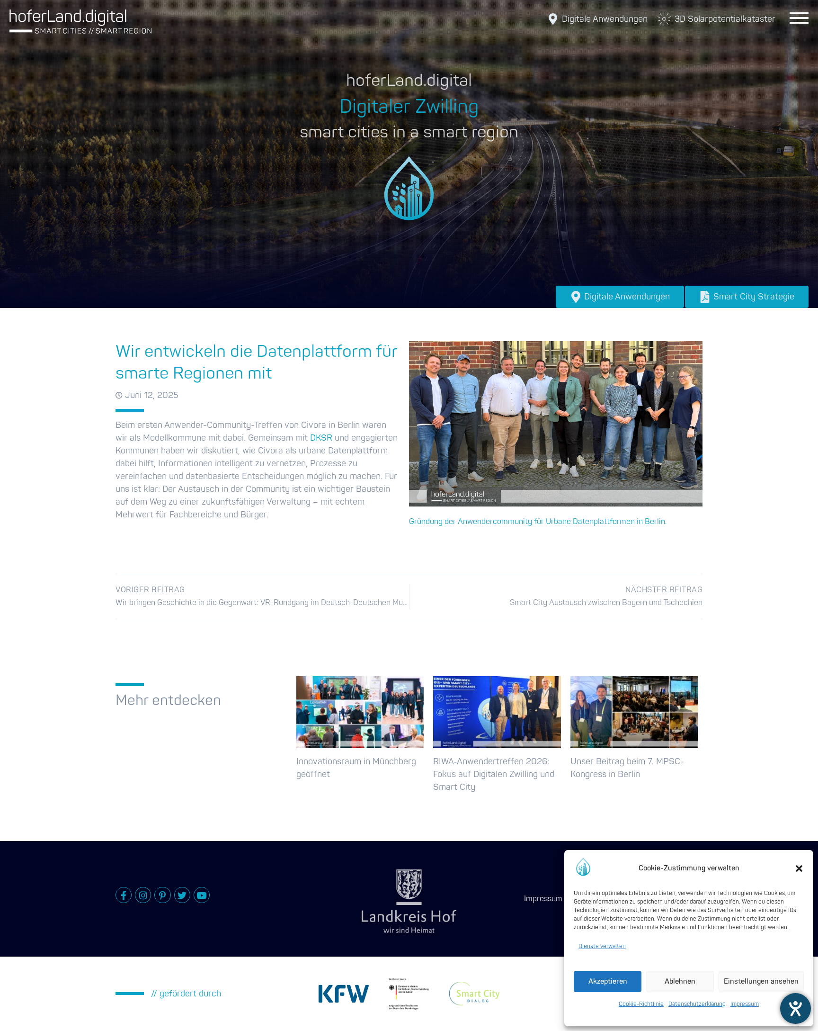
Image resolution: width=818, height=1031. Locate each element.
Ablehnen (680, 981)
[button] (799, 868)
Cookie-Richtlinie (641, 1004)
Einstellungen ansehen (761, 981)
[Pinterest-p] (162, 895)
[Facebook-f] (124, 895)
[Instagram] (143, 895)
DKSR (321, 438)
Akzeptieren (607, 981)
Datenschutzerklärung (697, 1004)
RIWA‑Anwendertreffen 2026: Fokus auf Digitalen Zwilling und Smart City (493, 774)
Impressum (744, 1004)
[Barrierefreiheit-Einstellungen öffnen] (795, 1008)
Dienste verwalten (602, 946)
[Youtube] (202, 895)
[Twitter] (182, 895)
